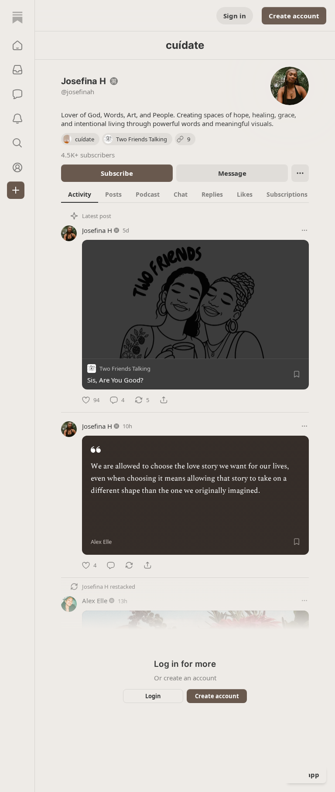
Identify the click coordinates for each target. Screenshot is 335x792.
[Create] (15, 190)
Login (153, 696)
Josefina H (97, 230)
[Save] (297, 374)
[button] (17, 45)
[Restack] (129, 565)
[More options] (304, 230)
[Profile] (17, 167)
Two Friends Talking (124, 368)
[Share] (163, 400)
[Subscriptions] (17, 69)
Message (232, 173)
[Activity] (17, 118)
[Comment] (110, 565)
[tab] (79, 194)
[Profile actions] (300, 173)
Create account (294, 15)
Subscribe (117, 173)
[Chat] (17, 94)
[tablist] (194, 194)
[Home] (17, 17)
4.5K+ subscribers (88, 154)
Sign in (234, 15)
